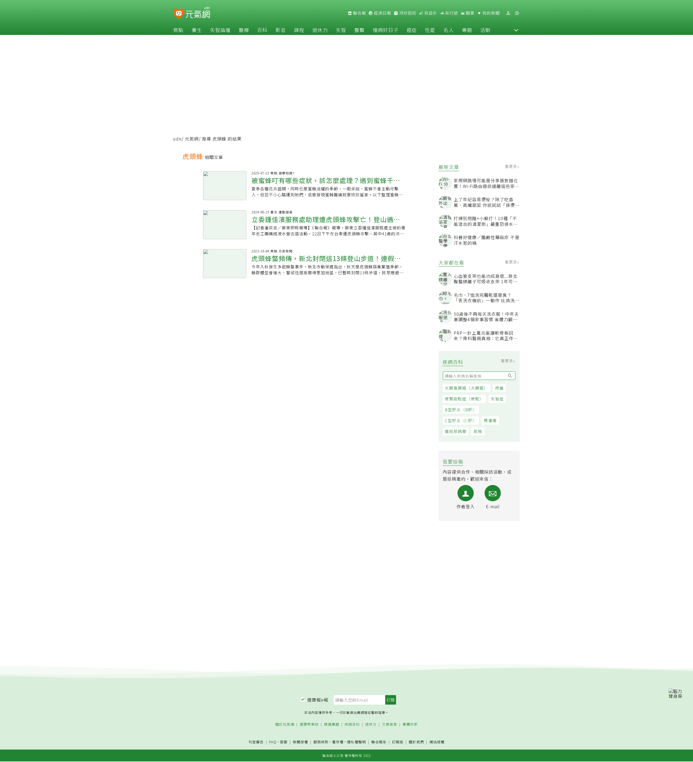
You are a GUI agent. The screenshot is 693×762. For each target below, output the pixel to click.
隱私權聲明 (356, 741)
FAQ (272, 741)
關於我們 (416, 742)
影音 (281, 29)
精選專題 (331, 724)
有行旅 (451, 13)
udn (177, 138)
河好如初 (407, 13)
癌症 (412, 29)
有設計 (430, 13)
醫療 (244, 29)
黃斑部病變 (455, 431)
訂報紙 (397, 742)
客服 (283, 741)
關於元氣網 (284, 724)
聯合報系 (379, 742)
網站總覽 (436, 742)
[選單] (517, 13)
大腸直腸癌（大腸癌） (466, 388)
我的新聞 (490, 13)
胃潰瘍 (490, 420)
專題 (467, 29)
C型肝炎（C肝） (461, 420)
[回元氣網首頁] (198, 13)
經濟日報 (382, 13)
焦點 (178, 29)
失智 (341, 29)
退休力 (320, 29)
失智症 (497, 399)
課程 (299, 29)
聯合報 (359, 13)
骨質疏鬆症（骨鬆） (464, 399)
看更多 (511, 166)
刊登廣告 (256, 742)
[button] (516, 29)
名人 (448, 29)
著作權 (338, 741)
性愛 (430, 29)
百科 (262, 29)
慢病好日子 (385, 29)
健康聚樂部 (309, 724)
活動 (485, 29)
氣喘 (477, 431)
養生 (197, 29)
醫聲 (359, 29)
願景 (470, 13)
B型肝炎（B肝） (461, 409)
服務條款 (321, 741)
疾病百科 (352, 724)
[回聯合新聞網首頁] (178, 14)
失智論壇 (220, 29)
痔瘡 (499, 388)
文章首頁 (389, 724)
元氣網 (192, 138)
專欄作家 (410, 724)
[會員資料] (508, 13)
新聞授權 (300, 742)
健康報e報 (317, 699)
